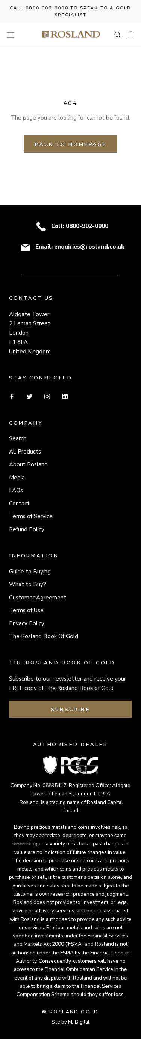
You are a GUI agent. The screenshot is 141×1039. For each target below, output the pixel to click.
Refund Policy (26, 529)
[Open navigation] (10, 35)
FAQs (16, 490)
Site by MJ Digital (70, 1021)
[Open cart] (131, 34)
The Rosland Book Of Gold (43, 636)
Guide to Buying (30, 571)
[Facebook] (12, 396)
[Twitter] (29, 396)
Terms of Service (31, 516)
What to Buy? (27, 584)
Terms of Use (26, 610)
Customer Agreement (37, 597)
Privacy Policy (26, 623)
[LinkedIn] (65, 396)
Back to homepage (71, 144)
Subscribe (70, 709)
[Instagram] (47, 396)
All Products (25, 451)
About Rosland (28, 464)
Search (17, 438)
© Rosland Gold (70, 1012)
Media (17, 477)
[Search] (117, 34)
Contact (19, 503)
